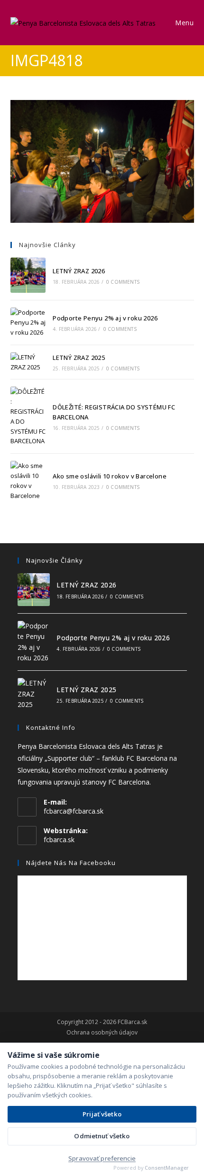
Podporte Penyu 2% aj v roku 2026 (105, 318)
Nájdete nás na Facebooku (71, 862)
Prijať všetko (102, 1114)
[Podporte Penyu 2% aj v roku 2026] (28, 322)
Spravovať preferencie (102, 1158)
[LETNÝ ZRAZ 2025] (28, 362)
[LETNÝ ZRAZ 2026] (28, 275)
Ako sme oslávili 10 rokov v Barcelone (110, 476)
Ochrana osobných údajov (102, 1032)
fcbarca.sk (59, 839)
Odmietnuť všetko (102, 1136)
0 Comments (122, 282)
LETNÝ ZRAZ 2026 (79, 271)
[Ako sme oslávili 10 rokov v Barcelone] (28, 480)
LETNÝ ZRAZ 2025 (79, 357)
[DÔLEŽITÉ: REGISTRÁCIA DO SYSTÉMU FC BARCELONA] (28, 416)
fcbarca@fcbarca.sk (73, 811)
